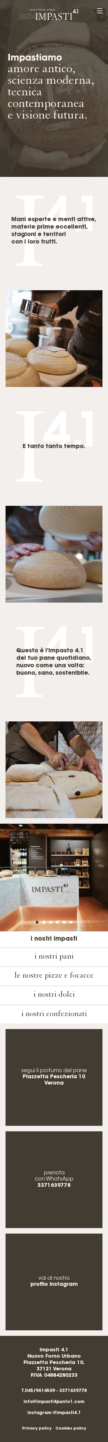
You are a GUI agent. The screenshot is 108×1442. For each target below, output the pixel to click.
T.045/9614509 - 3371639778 (54, 1391)
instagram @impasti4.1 (54, 1413)
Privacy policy (37, 1429)
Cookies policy (70, 1429)
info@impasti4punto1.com (54, 1402)
